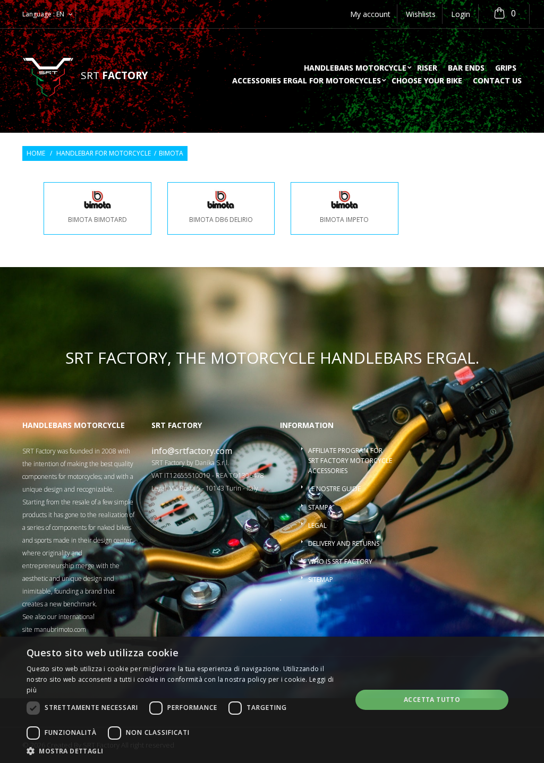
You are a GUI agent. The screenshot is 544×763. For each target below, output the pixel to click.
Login (460, 14)
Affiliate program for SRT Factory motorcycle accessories (350, 460)
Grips (505, 68)
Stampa (320, 507)
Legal (317, 525)
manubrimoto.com (60, 629)
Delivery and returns (343, 543)
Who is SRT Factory (340, 561)
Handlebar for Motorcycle (103, 153)
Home (36, 153)
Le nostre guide (334, 488)
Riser (427, 68)
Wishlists (421, 14)
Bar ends (466, 68)
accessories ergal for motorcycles (306, 81)
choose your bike (427, 81)
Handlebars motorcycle (355, 68)
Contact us (497, 81)
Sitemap (320, 579)
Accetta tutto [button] (432, 699)
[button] (184, 750)
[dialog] (272, 700)
